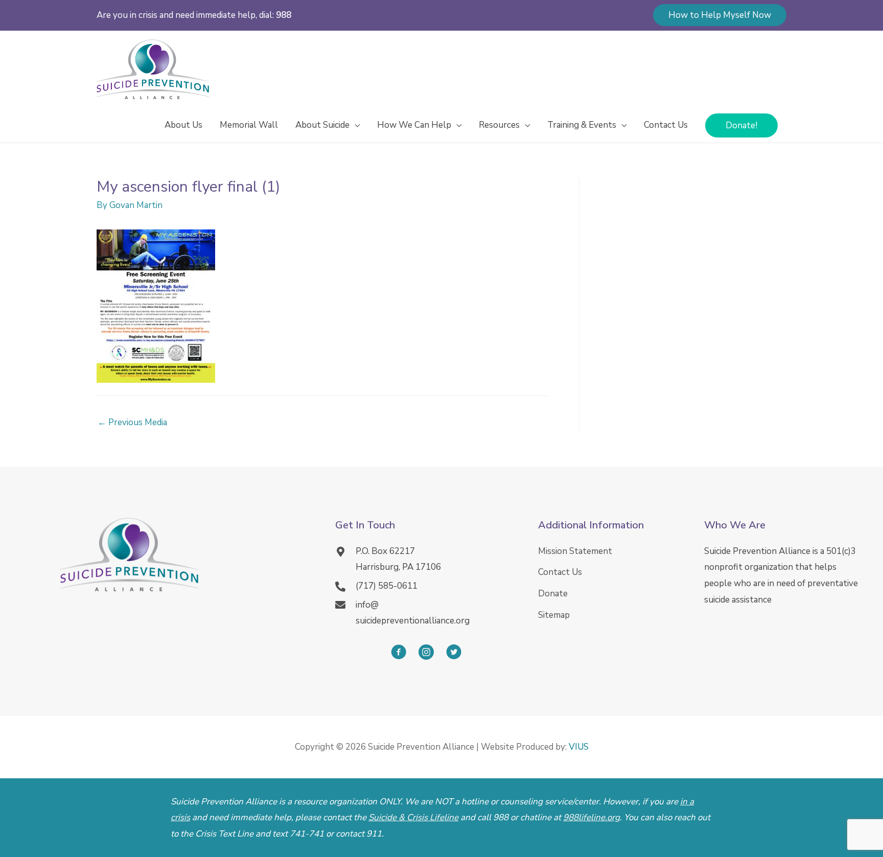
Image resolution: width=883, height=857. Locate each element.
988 (283, 15)
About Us (183, 125)
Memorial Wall (249, 125)
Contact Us (666, 125)
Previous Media (132, 422)
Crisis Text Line (224, 834)
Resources (499, 125)
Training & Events (581, 125)
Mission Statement (575, 551)
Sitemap (554, 615)
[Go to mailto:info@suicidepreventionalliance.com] (426, 613)
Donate (553, 593)
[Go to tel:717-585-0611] (426, 586)
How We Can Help (414, 125)
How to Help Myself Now (719, 15)
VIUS (579, 747)
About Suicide (322, 125)
